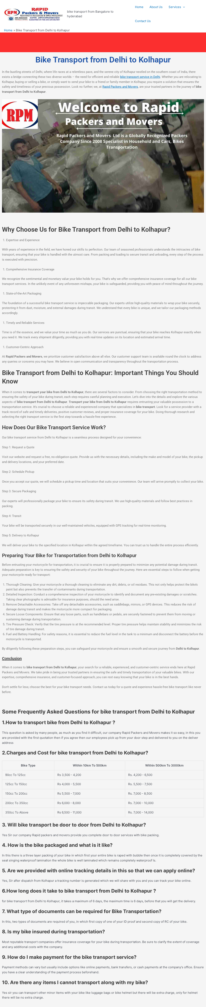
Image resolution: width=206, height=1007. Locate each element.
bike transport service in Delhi (140, 77)
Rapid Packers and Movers (120, 87)
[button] (183, 7)
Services (175, 7)
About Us (156, 7)
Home (139, 7)
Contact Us (143, 21)
